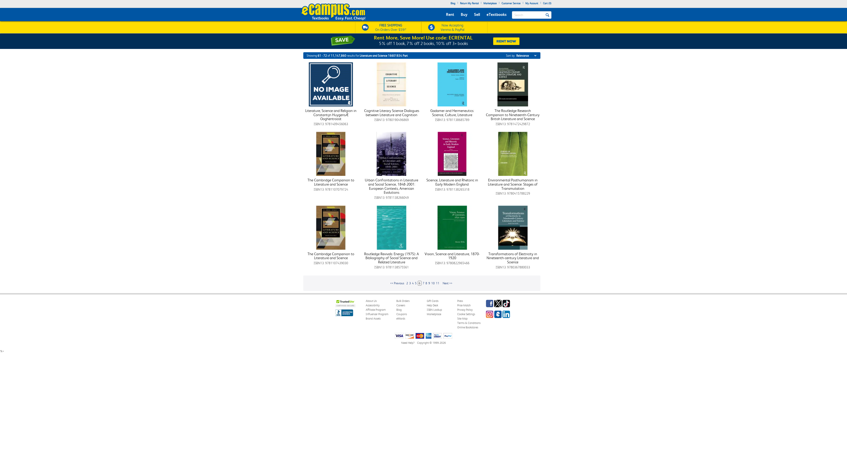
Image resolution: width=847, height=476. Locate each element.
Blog (453, 3)
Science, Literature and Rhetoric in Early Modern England (452, 182)
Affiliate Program (376, 309)
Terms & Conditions (469, 323)
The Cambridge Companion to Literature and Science (330, 182)
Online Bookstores (467, 327)
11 (437, 283)
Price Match (464, 305)
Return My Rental (469, 3)
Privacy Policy (465, 309)
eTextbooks (496, 14)
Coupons (401, 314)
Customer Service (511, 3)
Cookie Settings (466, 314)
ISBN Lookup (434, 309)
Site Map (462, 318)
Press (460, 301)
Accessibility (373, 305)
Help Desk (432, 305)
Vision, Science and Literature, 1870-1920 (452, 256)
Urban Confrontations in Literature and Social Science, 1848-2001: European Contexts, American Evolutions (391, 186)
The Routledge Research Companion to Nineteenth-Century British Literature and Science (513, 114)
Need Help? (407, 342)
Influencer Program (377, 314)
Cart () (547, 3)
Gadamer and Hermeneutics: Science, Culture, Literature (452, 112)
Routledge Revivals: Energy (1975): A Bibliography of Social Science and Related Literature (391, 258)
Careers (400, 305)
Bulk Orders (403, 301)
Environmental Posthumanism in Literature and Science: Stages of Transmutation (513, 184)
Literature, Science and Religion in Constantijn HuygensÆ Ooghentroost (330, 114)
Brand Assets (373, 318)
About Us (371, 301)
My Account (531, 3)
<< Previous (397, 283)
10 (433, 283)
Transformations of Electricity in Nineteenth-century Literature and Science (513, 258)
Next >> (447, 283)
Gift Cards (432, 301)
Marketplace (490, 3)
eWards (400, 318)
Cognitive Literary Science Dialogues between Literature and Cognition (391, 112)
